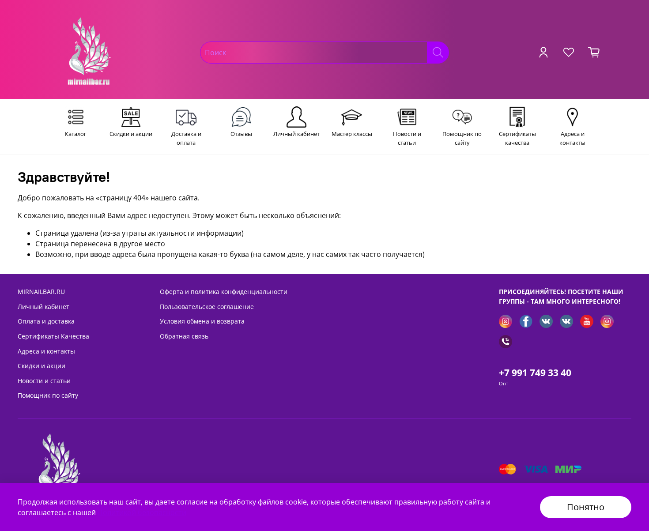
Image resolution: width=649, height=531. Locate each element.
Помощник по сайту (48, 395)
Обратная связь (184, 336)
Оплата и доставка (46, 321)
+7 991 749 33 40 (535, 372)
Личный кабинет (43, 306)
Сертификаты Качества (53, 336)
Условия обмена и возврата (202, 321)
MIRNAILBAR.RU (41, 291)
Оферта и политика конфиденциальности (223, 291)
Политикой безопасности (142, 512)
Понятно (585, 507)
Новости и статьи (44, 381)
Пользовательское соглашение (207, 306)
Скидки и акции (41, 366)
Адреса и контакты (46, 351)
